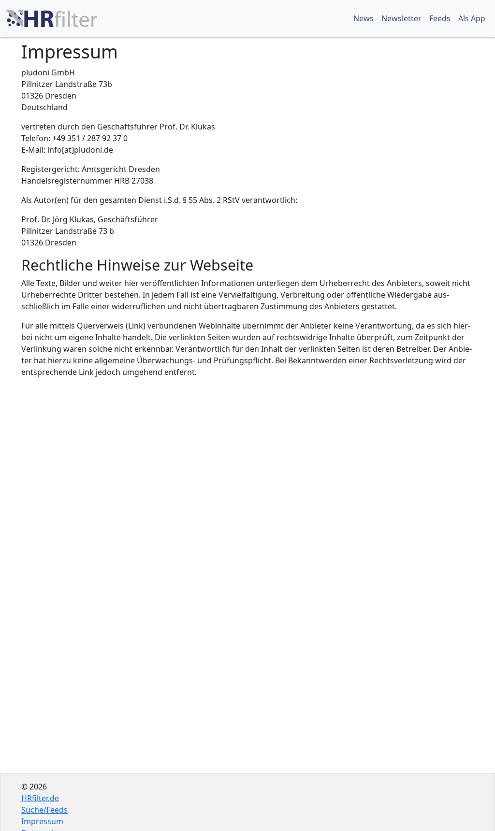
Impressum (42, 821)
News (363, 18)
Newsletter (401, 18)
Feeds (440, 18)
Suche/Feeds (44, 809)
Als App (471, 18)
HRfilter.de (40, 798)
